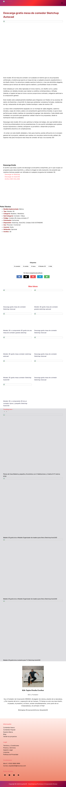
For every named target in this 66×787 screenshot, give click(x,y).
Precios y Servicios (9, 748)
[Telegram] (40, 276)
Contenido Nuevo (9, 727)
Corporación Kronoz (51, 784)
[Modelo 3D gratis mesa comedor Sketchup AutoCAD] (17, 367)
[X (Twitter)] (26, 276)
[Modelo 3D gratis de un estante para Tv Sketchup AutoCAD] (33, 629)
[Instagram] (14, 775)
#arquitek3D (44, 710)
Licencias (6, 752)
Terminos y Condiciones (11, 745)
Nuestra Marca (8, 732)
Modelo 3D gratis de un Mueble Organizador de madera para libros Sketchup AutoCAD (30, 537)
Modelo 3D (42, 266)
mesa (33, 266)
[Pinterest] (33, 276)
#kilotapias (21, 710)
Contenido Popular (9, 730)
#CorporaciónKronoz (32, 710)
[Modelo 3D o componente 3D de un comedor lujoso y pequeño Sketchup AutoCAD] (17, 391)
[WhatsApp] (47, 276)
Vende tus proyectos (10, 736)
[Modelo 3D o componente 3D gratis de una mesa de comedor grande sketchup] (17, 320)
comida (25, 266)
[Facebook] (19, 276)
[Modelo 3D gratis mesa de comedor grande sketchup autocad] (48, 296)
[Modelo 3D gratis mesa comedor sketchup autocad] (17, 343)
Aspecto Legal (8, 750)
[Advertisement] (33, 64)
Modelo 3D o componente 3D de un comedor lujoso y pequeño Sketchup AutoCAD (15, 403)
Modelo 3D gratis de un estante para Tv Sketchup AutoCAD (21, 660)
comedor (17, 266)
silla (50, 266)
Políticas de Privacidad (10, 754)
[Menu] (62, 3)
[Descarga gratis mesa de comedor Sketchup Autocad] (17, 296)
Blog (4, 734)
